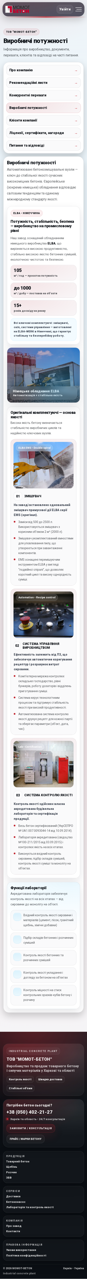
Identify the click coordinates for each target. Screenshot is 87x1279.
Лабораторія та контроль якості (30, 1207)
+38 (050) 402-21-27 (30, 1112)
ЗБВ (9, 1177)
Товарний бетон (17, 1161)
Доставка (13, 1196)
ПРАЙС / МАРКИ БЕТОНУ (25, 1139)
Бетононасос (16, 1201)
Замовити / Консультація (31, 1128)
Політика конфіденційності (26, 1255)
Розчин (11, 1172)
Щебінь (11, 1166)
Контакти (13, 1231)
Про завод (14, 1226)
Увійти (65, 9)
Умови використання (21, 1250)
